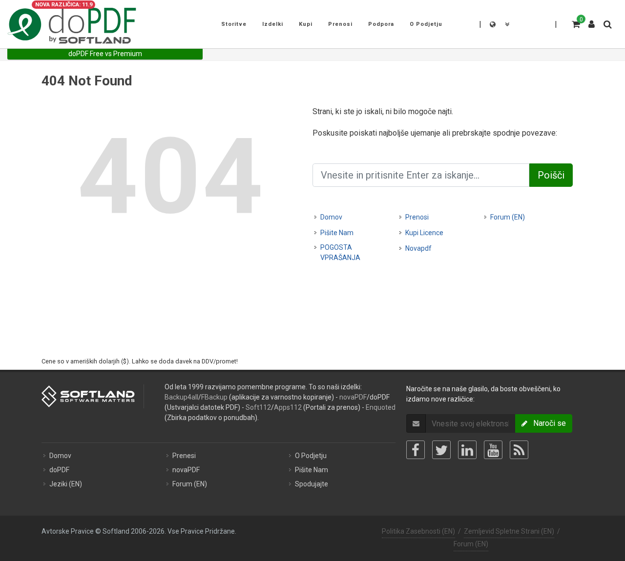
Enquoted (381, 407)
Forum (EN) (507, 217)
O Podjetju (311, 456)
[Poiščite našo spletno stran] (607, 23)
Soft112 (258, 407)
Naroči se (546, 423)
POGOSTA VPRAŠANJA (340, 252)
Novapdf (418, 248)
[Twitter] (441, 450)
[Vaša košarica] (575, 23)
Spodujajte (311, 484)
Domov (331, 217)
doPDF (59, 470)
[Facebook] (415, 450)
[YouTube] (493, 450)
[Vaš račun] (591, 20)
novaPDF (353, 397)
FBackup (214, 397)
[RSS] (519, 450)
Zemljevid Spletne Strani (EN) (509, 531)
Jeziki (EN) (65, 484)
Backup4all (181, 397)
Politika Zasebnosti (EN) (418, 531)
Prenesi (184, 456)
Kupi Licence (424, 233)
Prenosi (417, 217)
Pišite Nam (337, 233)
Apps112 (288, 407)
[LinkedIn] (467, 450)
